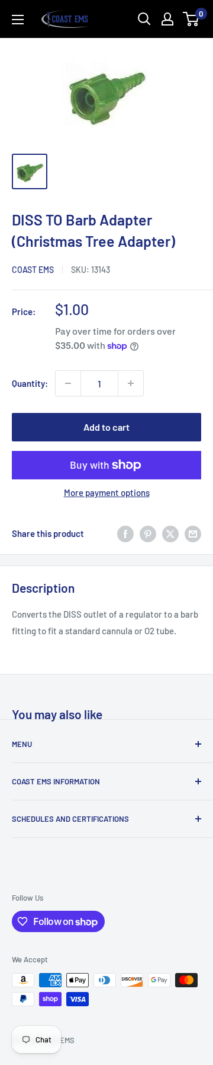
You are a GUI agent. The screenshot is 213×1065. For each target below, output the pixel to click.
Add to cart (106, 427)
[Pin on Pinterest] (148, 533)
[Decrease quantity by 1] (68, 383)
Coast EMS (33, 270)
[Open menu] (18, 19)
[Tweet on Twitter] (170, 533)
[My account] (167, 19)
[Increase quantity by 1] (130, 383)
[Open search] (144, 19)
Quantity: (30, 383)
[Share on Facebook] (125, 533)
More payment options (107, 492)
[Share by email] (193, 533)
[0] (191, 19)
